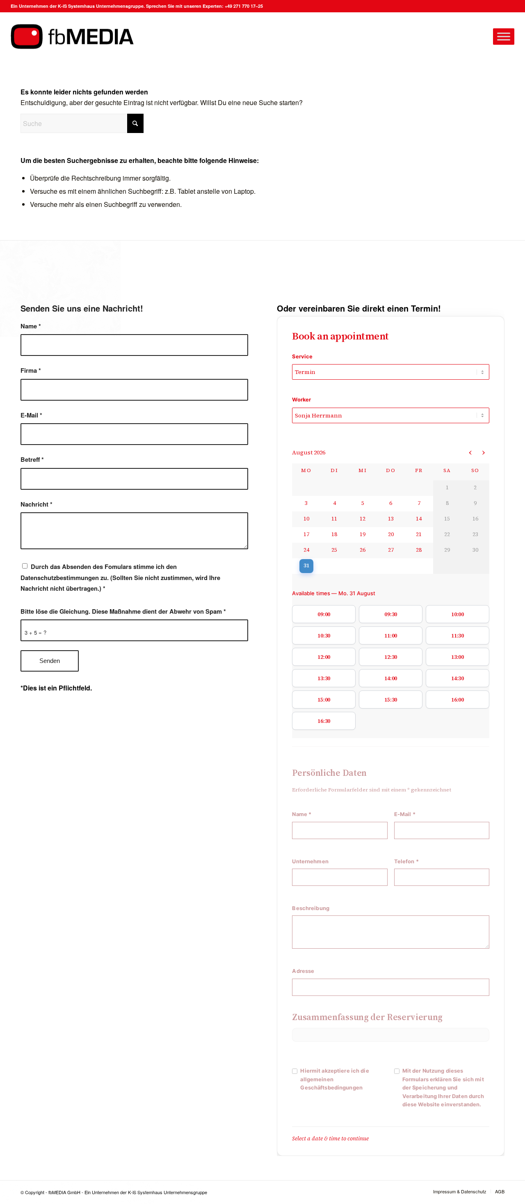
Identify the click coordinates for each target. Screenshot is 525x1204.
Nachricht (36, 504)
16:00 (457, 699)
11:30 (457, 635)
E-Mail (31, 415)
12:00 (323, 657)
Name (31, 325)
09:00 (323, 614)
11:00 (390, 635)
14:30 (457, 678)
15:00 (323, 699)
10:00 (457, 614)
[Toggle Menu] (503, 36)
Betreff (32, 459)
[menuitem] (460, 1191)
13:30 (323, 678)
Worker (301, 400)
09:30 (390, 614)
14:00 (390, 678)
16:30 (323, 721)
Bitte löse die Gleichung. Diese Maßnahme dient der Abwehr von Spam (123, 611)
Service (302, 356)
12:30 (390, 657)
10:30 (323, 635)
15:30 (390, 699)
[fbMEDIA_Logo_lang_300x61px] (72, 36)
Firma (31, 370)
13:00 (457, 657)
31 (306, 565)
